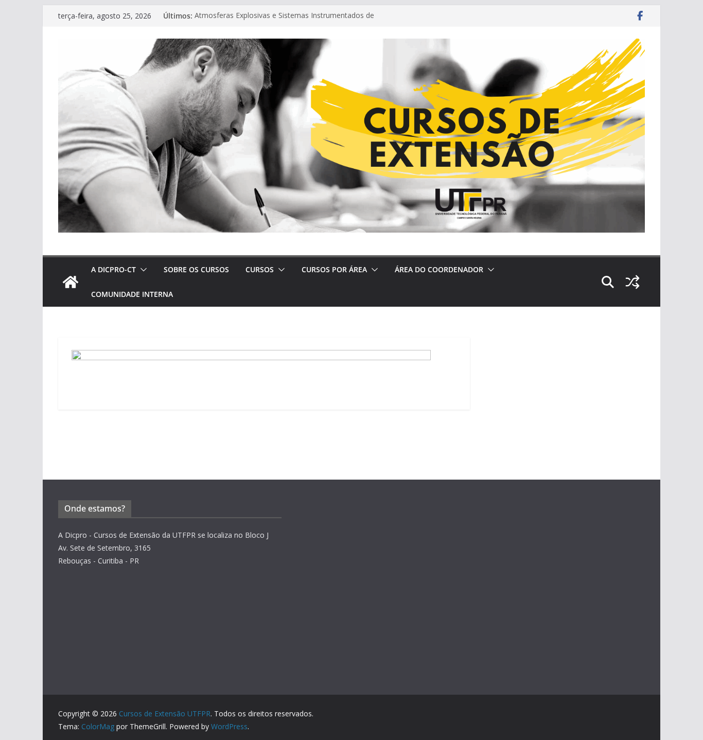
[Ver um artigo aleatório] (632, 282)
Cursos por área (334, 269)
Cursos (259, 269)
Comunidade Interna (132, 294)
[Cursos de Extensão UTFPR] (70, 282)
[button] (141, 269)
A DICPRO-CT (113, 269)
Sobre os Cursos (196, 269)
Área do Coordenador (439, 269)
